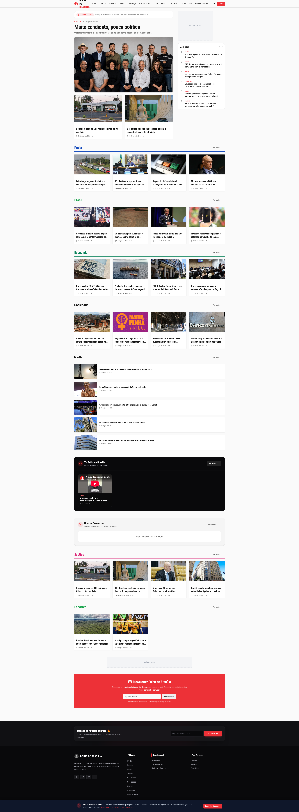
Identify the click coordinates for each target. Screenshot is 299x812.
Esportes (185, 4)
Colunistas (144, 4)
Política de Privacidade (110, 808)
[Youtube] (88, 777)
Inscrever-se (169, 696)
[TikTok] (95, 777)
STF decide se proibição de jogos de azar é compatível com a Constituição (203, 65)
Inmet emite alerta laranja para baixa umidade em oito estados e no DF (200, 104)
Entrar (221, 4)
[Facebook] (76, 777)
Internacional (202, 4)
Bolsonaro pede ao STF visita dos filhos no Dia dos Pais (203, 55)
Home (94, 4)
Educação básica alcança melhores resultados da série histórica (200, 85)
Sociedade (160, 4)
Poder (103, 4)
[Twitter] (82, 777)
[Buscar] (214, 3)
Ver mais (216, 148)
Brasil (122, 4)
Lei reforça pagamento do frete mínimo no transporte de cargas (203, 75)
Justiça (132, 4)
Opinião (174, 4)
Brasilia (112, 4)
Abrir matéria (84, 504)
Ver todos (212, 524)
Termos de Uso (127, 808)
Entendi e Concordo (213, 806)
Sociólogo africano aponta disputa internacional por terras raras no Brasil (201, 95)
